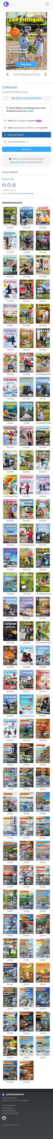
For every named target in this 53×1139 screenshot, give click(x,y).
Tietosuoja (7, 1108)
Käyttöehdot (8, 1106)
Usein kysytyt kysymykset (15, 1101)
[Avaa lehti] (10, 216)
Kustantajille (9, 1111)
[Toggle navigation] (47, 4)
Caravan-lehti (8, 179)
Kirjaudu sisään (17, 162)
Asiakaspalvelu (9, 1098)
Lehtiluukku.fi (15, 1094)
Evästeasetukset (10, 1113)
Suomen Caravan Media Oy (22, 193)
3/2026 (29, 111)
